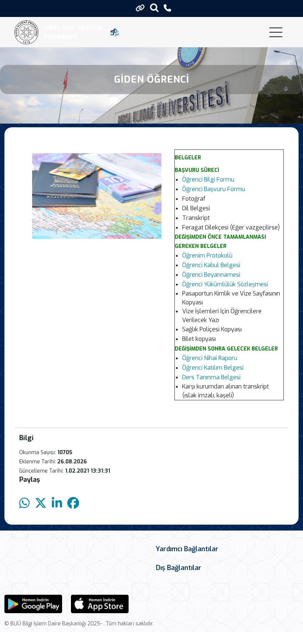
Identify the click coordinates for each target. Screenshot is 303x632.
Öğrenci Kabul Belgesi (211, 265)
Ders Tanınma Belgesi (211, 377)
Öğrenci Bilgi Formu (208, 179)
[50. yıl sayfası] (114, 32)
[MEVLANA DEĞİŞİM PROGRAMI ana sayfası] (26, 32)
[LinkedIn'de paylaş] (57, 503)
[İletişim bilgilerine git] (167, 8)
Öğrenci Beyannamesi (211, 275)
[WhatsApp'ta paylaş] (24, 503)
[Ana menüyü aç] (276, 32)
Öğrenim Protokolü (207, 255)
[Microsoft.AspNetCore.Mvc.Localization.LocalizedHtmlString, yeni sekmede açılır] (33, 603)
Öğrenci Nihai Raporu (209, 358)
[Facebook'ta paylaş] (73, 503)
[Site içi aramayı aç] (154, 7)
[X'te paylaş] (41, 503)
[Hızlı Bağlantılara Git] (140, 8)
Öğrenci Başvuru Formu (213, 189)
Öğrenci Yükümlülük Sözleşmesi (225, 284)
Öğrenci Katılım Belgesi (213, 368)
